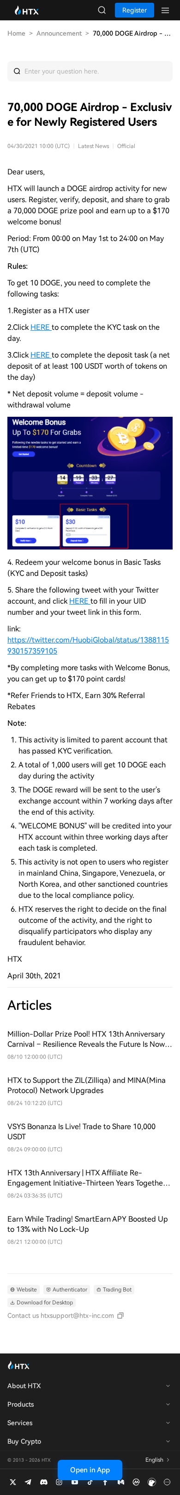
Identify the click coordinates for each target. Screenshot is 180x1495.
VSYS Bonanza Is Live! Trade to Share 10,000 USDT (81, 1131)
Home (16, 33)
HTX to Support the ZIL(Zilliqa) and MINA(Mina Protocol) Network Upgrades (86, 1085)
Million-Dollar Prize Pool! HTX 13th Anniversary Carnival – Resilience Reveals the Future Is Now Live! (86, 1040)
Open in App (90, 1470)
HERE (41, 355)
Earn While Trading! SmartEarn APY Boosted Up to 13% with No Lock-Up (87, 1224)
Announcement (59, 33)
